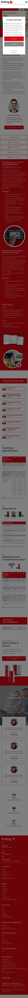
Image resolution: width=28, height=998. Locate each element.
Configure (14, 44)
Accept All (14, 38)
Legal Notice (14, 52)
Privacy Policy (14, 51)
